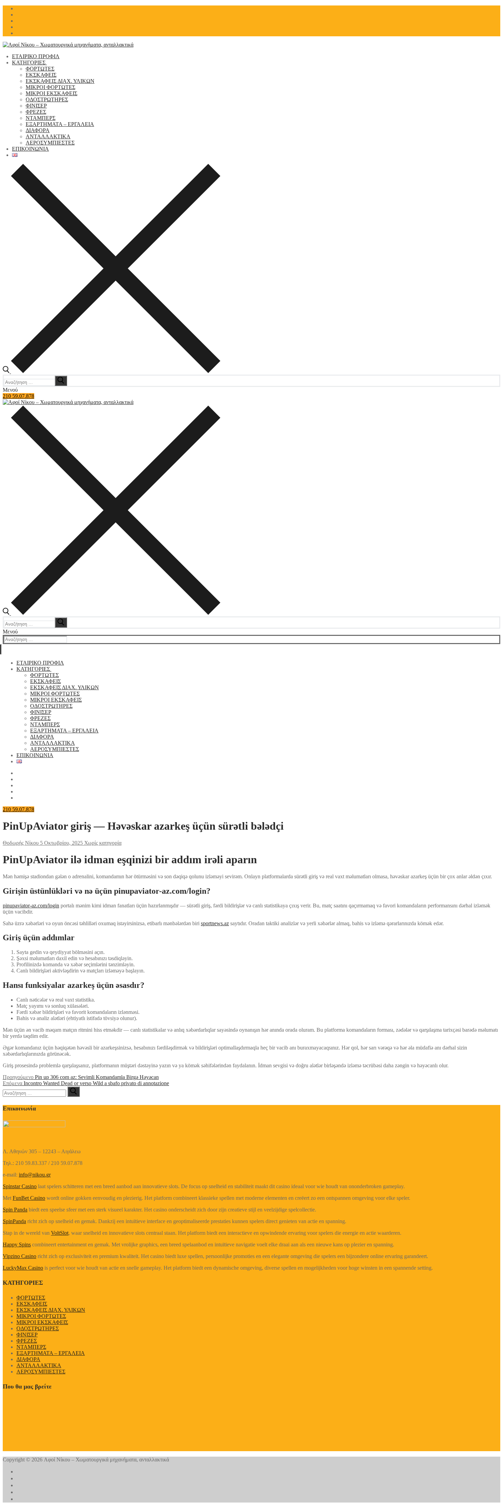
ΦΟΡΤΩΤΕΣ (30, 1297)
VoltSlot (59, 1233)
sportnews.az (215, 923)
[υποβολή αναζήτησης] (61, 381)
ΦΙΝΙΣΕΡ (27, 1334)
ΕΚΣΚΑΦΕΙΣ (31, 1304)
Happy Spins (17, 1244)
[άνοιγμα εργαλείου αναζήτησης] (111, 371)
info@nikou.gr (35, 1175)
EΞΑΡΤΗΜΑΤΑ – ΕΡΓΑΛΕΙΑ (50, 1353)
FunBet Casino (29, 1198)
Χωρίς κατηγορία (102, 843)
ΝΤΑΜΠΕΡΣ (31, 1347)
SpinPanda (14, 1221)
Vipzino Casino (19, 1256)
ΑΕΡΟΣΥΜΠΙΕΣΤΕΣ (40, 1371)
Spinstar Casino (20, 1186)
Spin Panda (15, 1209)
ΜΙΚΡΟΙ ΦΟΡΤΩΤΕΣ (41, 1316)
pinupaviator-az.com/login (31, 905)
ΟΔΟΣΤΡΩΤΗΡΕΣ (37, 1328)
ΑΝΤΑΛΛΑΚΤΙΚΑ (38, 1365)
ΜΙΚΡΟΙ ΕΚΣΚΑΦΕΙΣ (42, 1322)
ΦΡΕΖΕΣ (26, 1341)
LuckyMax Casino (23, 1268)
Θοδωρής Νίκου (21, 843)
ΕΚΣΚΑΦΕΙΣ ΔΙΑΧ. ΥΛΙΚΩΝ (50, 1310)
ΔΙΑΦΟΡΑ (28, 1359)
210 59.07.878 (18, 396)
